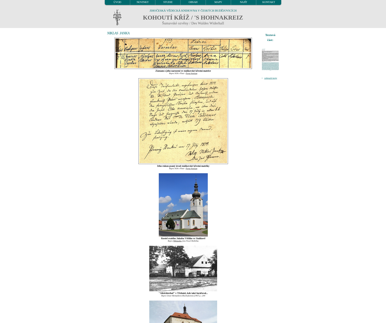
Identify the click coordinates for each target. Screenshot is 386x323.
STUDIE (168, 2)
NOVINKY (143, 2)
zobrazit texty (270, 78)
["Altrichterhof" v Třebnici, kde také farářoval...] (183, 268)
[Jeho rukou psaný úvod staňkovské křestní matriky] (183, 121)
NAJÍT (243, 2)
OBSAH (193, 2)
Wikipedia (177, 241)
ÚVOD (117, 2)
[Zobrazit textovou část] (271, 59)
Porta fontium (191, 73)
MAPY (218, 2)
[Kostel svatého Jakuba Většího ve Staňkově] (183, 204)
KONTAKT (268, 2)
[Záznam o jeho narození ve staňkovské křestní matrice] (183, 53)
